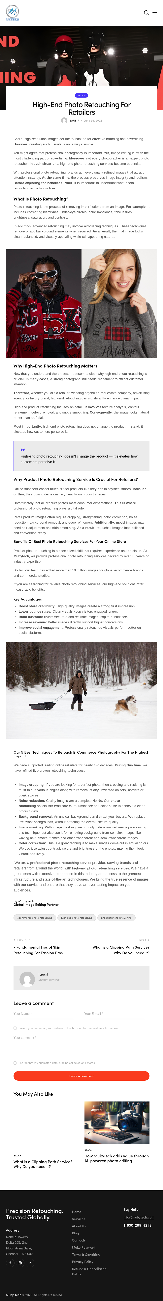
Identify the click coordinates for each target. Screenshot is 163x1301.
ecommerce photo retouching (34, 917)
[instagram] (20, 1263)
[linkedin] (30, 1263)
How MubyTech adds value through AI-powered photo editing (116, 1158)
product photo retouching (116, 917)
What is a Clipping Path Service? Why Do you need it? (43, 1164)
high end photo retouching (76, 917)
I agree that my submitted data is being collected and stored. (57, 1062)
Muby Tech (13, 1295)
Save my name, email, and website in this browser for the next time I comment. (68, 1028)
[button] (154, 12)
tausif (43, 974)
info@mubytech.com (139, 1217)
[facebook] (10, 1263)
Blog (81, 95)
